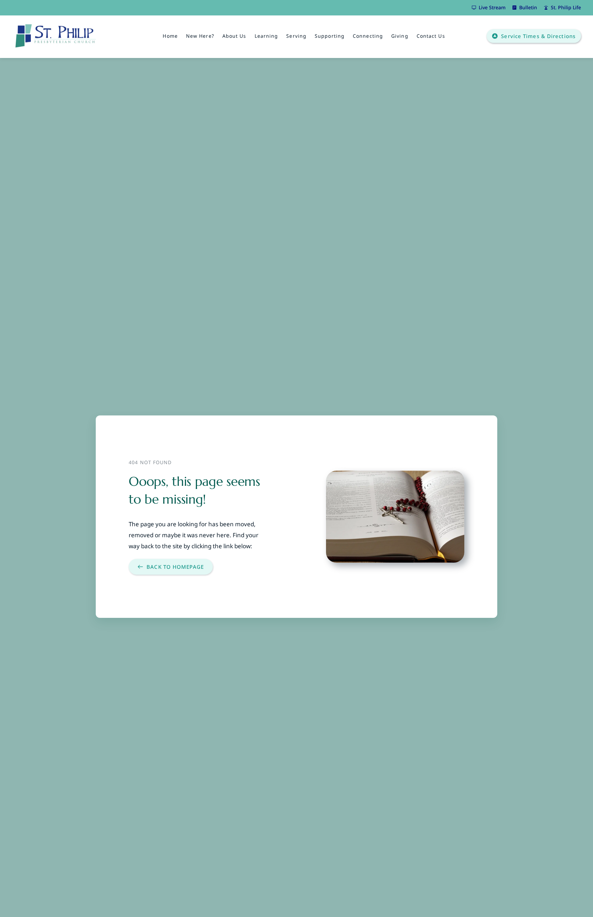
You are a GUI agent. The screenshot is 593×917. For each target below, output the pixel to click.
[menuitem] (170, 35)
